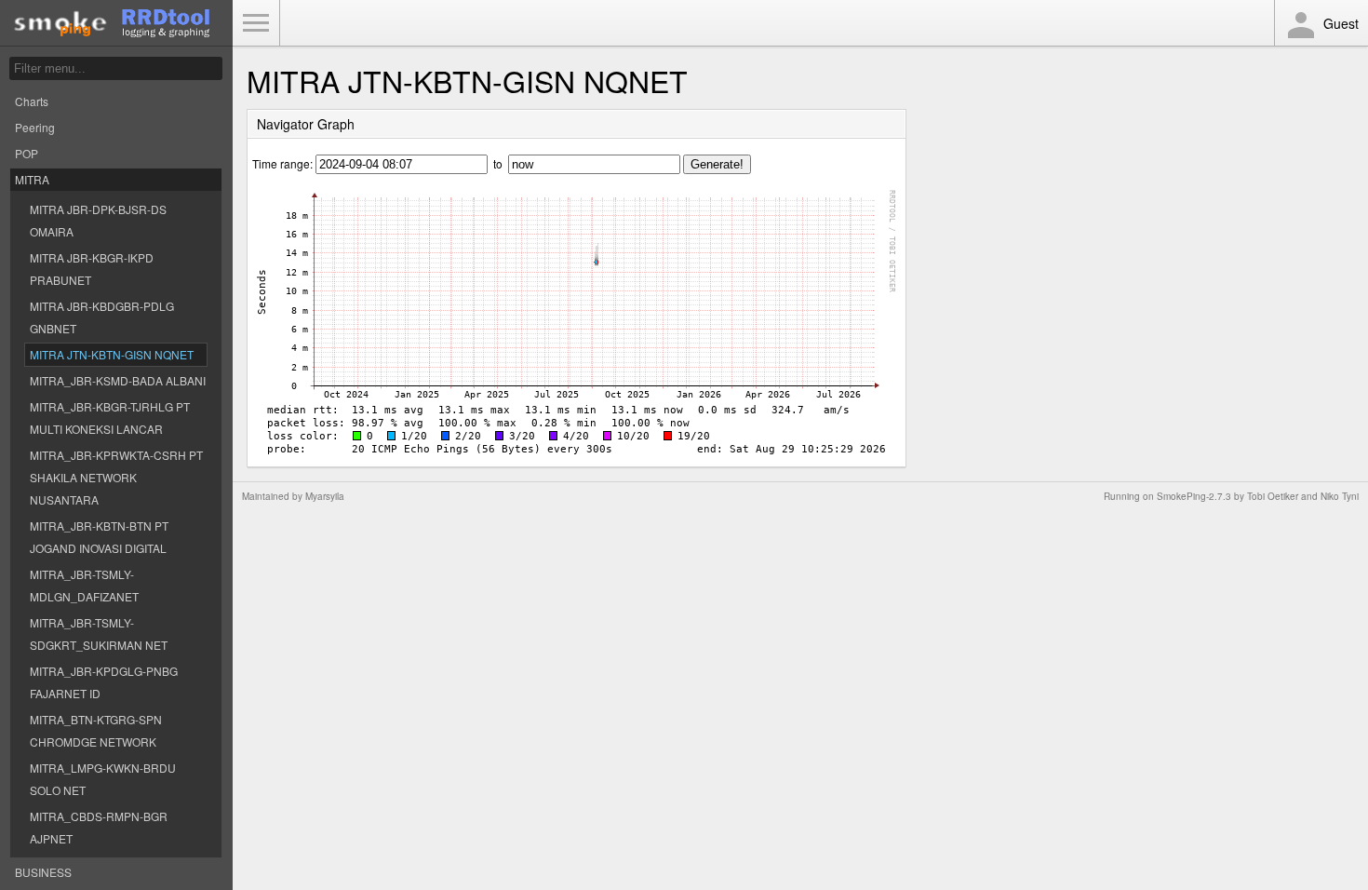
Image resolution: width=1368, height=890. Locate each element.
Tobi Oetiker (1272, 496)
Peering (35, 127)
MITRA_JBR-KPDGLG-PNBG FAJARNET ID (104, 682)
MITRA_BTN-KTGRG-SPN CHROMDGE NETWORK (96, 730)
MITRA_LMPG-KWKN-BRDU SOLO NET (103, 779)
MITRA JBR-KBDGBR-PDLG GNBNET (102, 317)
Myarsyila (324, 496)
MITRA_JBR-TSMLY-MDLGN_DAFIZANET (84, 585)
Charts (31, 101)
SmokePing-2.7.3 (1194, 496)
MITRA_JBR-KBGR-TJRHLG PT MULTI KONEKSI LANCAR (110, 417)
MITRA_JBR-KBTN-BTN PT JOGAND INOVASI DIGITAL (99, 537)
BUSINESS (43, 872)
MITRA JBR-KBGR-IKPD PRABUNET (92, 268)
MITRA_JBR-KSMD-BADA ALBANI (118, 380)
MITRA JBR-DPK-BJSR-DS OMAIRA (98, 220)
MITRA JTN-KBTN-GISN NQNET (112, 354)
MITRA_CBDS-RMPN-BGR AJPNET (99, 827)
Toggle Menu (256, 23)
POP (26, 153)
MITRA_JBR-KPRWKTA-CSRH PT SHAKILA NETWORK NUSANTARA (116, 477)
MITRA (32, 179)
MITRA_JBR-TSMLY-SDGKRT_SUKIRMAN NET (99, 633)
